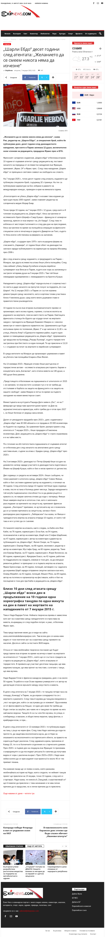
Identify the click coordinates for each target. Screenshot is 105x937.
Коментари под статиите (78, 934)
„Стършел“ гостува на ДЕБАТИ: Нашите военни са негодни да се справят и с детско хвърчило (35, 871)
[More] (53, 77)
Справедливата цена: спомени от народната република (57, 869)
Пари (54, 34)
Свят (25, 34)
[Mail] (98, 3)
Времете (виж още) (83, 43)
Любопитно (45, 34)
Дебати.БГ (76, 902)
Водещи (13, 39)
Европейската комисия (81, 906)
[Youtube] (102, 3)
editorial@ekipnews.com (29, 911)
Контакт (93, 934)
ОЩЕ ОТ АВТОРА (34, 846)
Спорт (70, 34)
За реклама (57, 931)
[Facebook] (93, 3)
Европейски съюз (79, 910)
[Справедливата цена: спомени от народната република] (57, 857)
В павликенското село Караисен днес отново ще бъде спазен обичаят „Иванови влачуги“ (53, 832)
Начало (7, 34)
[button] (100, 34)
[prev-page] (62, 846)
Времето (79, 34)
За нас (47, 931)
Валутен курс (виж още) (85, 87)
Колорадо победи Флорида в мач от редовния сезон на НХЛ (18, 830)
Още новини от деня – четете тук (18, 793)
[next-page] (66, 846)
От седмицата (91, 34)
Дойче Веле (77, 894)
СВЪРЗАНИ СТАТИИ (14, 846)
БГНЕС (75, 898)
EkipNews (9, 70)
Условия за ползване (87, 931)
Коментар (34, 34)
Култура (62, 34)
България (17, 34)
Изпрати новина (41, 3)
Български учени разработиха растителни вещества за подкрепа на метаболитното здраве (13, 872)
